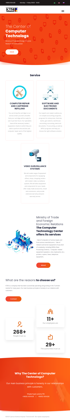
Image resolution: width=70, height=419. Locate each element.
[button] (62, 11)
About (43, 265)
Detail (12, 52)
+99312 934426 (10, 3)
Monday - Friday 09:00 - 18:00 (29, 3)
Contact (13, 299)
